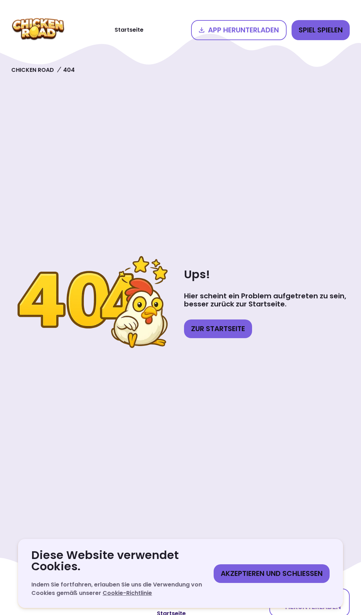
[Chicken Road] (38, 30)
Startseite (129, 30)
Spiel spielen (321, 30)
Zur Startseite (218, 329)
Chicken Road (32, 70)
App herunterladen (243, 30)
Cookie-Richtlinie (127, 593)
